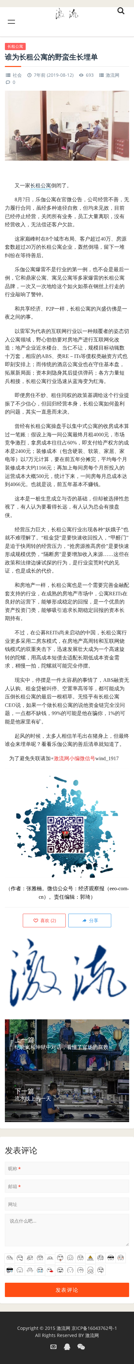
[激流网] (67, 12)
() (47, 920)
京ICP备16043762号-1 (94, 1328)
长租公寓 (15, 46)
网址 (12, 1204)
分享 (93, 920)
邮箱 (14, 1186)
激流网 (112, 75)
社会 (17, 75)
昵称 (14, 1168)
